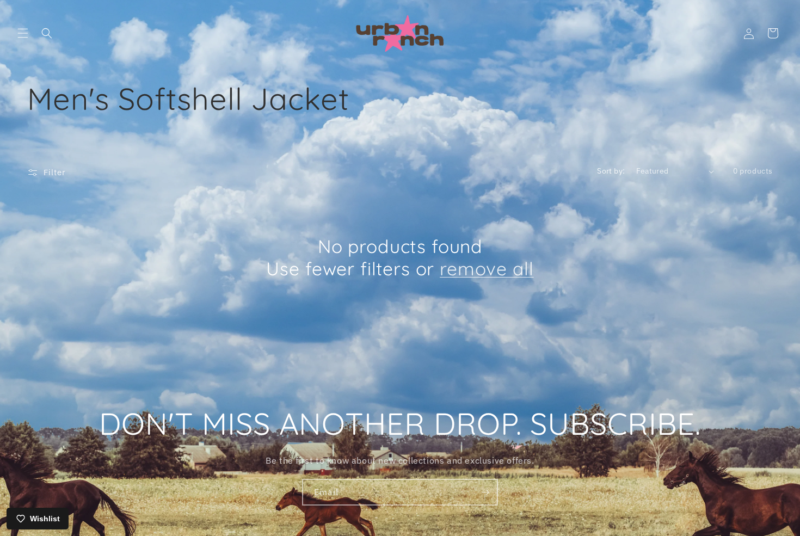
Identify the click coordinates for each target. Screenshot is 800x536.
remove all (486, 268)
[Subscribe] (485, 492)
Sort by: (611, 171)
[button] (23, 33)
